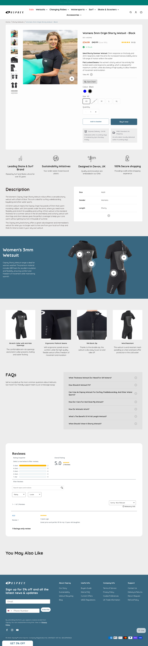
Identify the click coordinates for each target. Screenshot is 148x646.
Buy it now (124, 122)
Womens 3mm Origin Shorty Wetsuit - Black (42, 22)
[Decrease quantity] (86, 111)
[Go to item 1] (14, 33)
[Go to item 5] (14, 68)
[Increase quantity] (96, 111)
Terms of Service (109, 588)
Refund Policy (133, 600)
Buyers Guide (86, 588)
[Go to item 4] (14, 59)
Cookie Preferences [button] (111, 596)
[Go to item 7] (14, 85)
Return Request (134, 596)
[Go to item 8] (14, 94)
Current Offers (87, 596)
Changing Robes (58, 9)
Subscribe (46, 610)
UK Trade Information (111, 600)
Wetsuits (40, 9)
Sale (31, 9)
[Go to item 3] (14, 51)
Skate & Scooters (107, 9)
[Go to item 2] (14, 42)
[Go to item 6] (14, 77)
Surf (91, 9)
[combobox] (9, 611)
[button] (17, 643)
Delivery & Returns (135, 592)
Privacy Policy (108, 592)
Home (8, 22)
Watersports (78, 9)
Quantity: (86, 107)
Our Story (63, 588)
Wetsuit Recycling (66, 596)
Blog (61, 600)
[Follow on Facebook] (7, 630)
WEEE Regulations (88, 600)
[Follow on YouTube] (17, 630)
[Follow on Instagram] (12, 630)
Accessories (73, 15)
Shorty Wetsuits (18, 22)
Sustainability (64, 592)
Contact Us (132, 588)
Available (74, 3)
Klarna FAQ (85, 592)
